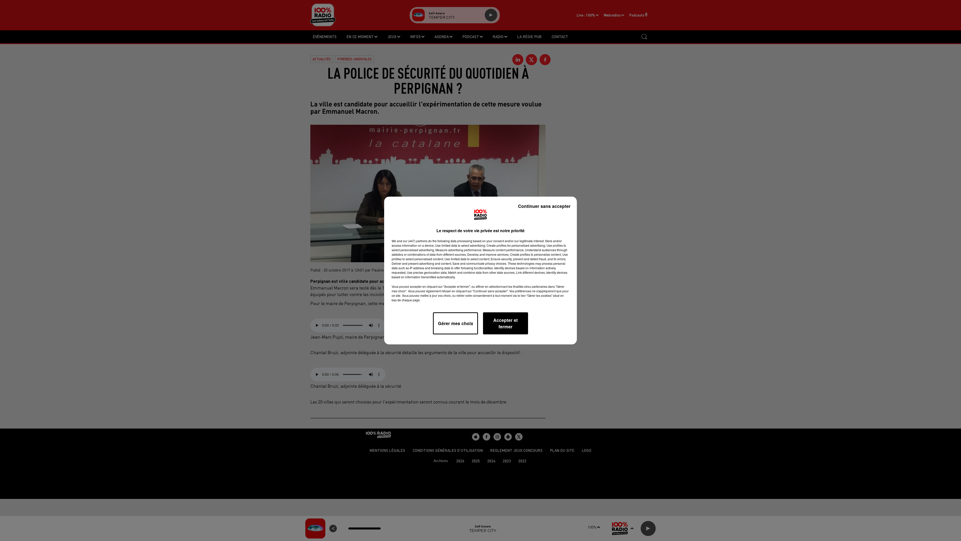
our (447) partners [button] (415, 241)
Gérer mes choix (455, 323)
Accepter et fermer (505, 323)
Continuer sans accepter (544, 206)
